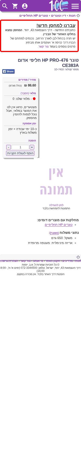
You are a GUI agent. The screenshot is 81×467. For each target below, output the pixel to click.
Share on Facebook (8, 71)
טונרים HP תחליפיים (33, 15)
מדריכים (67, 260)
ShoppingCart (15, 6)
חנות (72, 15)
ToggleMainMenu (75, 6)
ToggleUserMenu (24, 6)
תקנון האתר (52, 260)
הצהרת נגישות (9, 260)
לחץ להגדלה (56, 205)
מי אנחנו (38, 260)
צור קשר (43, 46)
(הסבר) (25, 93)
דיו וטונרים (58, 15)
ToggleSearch (5, 6)
